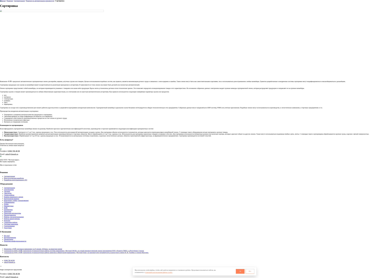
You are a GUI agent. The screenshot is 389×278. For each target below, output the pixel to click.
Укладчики (8, 228)
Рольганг (7, 220)
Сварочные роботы (10, 222)
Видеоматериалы (10, 237)
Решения (10, 1)
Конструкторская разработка (14, 178)
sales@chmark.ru (11, 154)
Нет (250, 271)
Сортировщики (9, 226)
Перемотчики (8, 206)
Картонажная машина (11, 199)
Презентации (8, 239)
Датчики (7, 191)
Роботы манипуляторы (12, 219)
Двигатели (7, 193)
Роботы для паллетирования (14, 217)
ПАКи (6, 204)
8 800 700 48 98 (14, 151)
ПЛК (5, 208)
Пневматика (8, 209)
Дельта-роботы (9, 195)
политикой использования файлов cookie (158, 272)
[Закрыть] (1, 266)
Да (240, 271)
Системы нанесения (11, 224)
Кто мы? (7, 236)
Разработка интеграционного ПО (15, 180)
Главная (2, 1)
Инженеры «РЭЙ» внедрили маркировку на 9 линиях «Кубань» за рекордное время (33, 249)
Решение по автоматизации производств (40, 1)
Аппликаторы (9, 189)
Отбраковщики (9, 202)
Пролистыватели (10, 215)
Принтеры (7, 211)
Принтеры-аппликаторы (12, 213)
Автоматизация (19, 1)
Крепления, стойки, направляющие (16, 200)
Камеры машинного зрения (13, 197)
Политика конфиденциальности (15, 241)
